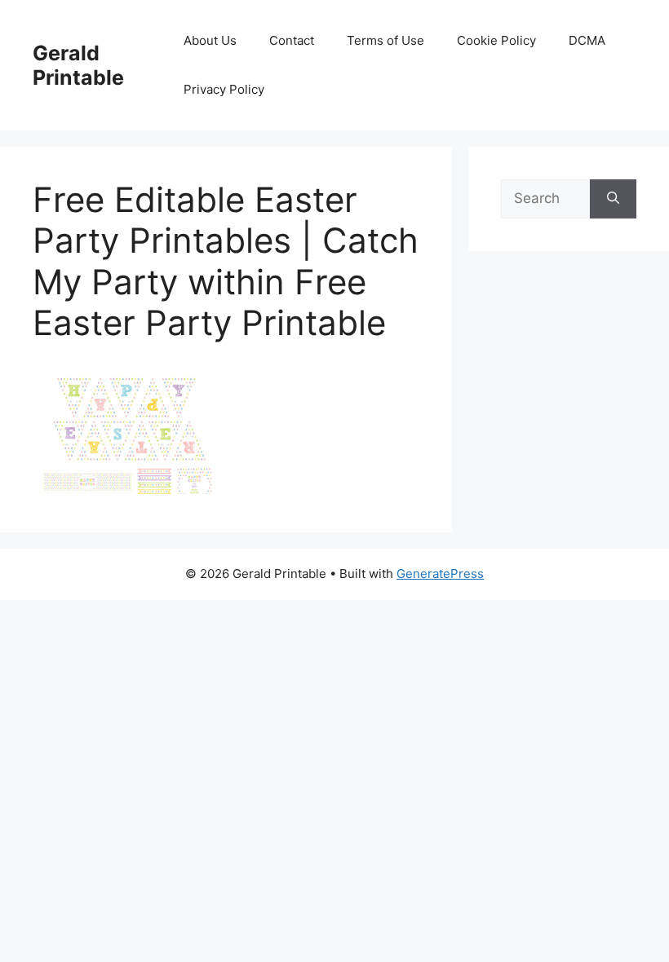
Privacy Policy (224, 89)
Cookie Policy (496, 40)
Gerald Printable (78, 65)
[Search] (613, 198)
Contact (291, 40)
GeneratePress (440, 573)
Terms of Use (385, 40)
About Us (210, 40)
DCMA (587, 40)
